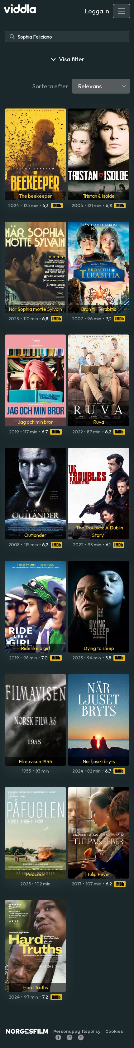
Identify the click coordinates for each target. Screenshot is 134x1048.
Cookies (114, 1031)
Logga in (97, 11)
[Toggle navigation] (121, 11)
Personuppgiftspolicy (76, 1031)
